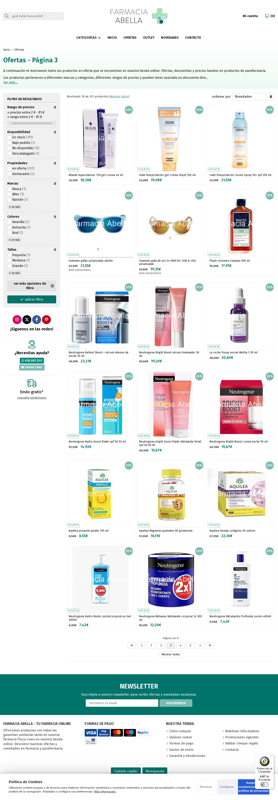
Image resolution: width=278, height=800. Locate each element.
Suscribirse (176, 703)
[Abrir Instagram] (17, 320)
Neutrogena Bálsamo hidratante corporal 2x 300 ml (170, 618)
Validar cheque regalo (241, 743)
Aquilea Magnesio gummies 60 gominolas (166, 530)
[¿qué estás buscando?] (33, 16)
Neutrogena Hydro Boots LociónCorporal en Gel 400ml (100, 618)
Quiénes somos (180, 737)
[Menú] (271, 756)
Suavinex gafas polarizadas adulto (91, 260)
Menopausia (155, 771)
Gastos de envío (181, 750)
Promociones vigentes (242, 737)
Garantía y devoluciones (187, 756)
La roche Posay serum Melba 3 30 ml (233, 352)
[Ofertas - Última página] (210, 645)
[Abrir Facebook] (37, 320)
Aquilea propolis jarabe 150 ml (89, 530)
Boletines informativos (242, 731)
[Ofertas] (132, 645)
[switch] (264, 784)
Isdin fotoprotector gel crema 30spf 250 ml (167, 175)
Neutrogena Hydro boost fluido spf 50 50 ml (97, 441)
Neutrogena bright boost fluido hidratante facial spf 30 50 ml (170, 443)
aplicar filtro (34, 299)
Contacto (232, 750)
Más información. (105, 791)
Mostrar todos (119, 96)
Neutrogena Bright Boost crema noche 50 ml (238, 441)
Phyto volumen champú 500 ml (229, 260)
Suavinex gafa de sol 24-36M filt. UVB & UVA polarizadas (167, 262)
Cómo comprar (180, 731)
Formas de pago (181, 743)
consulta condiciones (31, 398)
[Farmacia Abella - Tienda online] (139, 16)
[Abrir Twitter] (27, 320)
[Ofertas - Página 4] (200, 645)
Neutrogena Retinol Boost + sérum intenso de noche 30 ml (98, 354)
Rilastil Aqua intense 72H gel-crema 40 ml (96, 175)
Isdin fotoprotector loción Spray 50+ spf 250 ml (240, 175)
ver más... (10, 82)
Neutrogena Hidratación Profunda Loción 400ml (240, 616)
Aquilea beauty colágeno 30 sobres (232, 530)
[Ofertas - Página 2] (141, 645)
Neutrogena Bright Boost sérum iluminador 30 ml (169, 354)
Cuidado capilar (126, 771)
